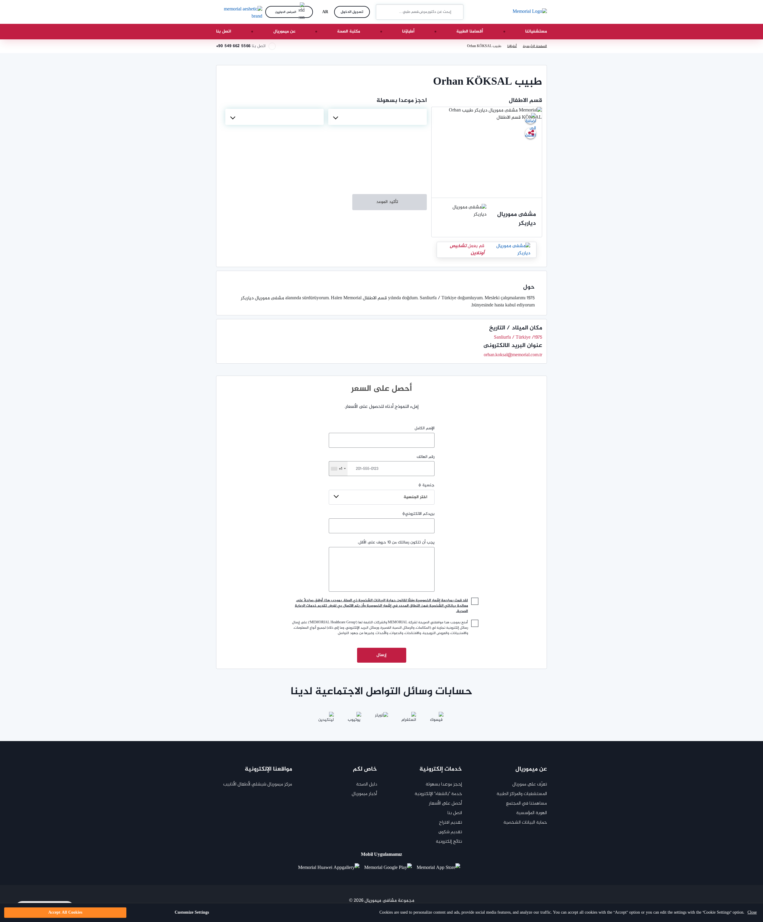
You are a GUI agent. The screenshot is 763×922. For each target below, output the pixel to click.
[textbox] (377, 117)
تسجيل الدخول (352, 12)
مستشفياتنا (536, 31)
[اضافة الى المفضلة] (530, 118)
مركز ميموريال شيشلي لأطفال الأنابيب (257, 784)
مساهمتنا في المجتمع (526, 803)
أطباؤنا (408, 31)
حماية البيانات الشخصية (525, 823)
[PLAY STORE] (388, 868)
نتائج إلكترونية (449, 842)
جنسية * (419, 491)
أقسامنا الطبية (469, 31)
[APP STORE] (441, 868)
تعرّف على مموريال (529, 784)
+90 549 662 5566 (233, 46)
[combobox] (377, 117)
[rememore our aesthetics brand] (238, 12)
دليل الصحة (366, 784)
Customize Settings (192, 912)
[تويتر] (381, 719)
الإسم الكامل (425, 428)
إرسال (381, 655)
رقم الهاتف (387, 463)
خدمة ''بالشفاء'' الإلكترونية (438, 794)
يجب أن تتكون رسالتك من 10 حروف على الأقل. (396, 542)
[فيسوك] (436, 719)
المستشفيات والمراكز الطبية (522, 794)
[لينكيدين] (327, 719)
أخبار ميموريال (364, 794)
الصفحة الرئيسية (535, 46)
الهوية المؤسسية (531, 813)
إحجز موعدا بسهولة (444, 784)
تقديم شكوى (450, 832)
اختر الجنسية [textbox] (415, 497)
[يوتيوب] (354, 719)
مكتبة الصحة (348, 31)
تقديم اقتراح (450, 823)
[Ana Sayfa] (530, 12)
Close (752, 912)
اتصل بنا (223, 31)
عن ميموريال (284, 31)
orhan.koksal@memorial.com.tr (513, 355)
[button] (382, 11)
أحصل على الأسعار (445, 803)
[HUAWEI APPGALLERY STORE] (331, 868)
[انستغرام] (409, 719)
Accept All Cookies (65, 912)
